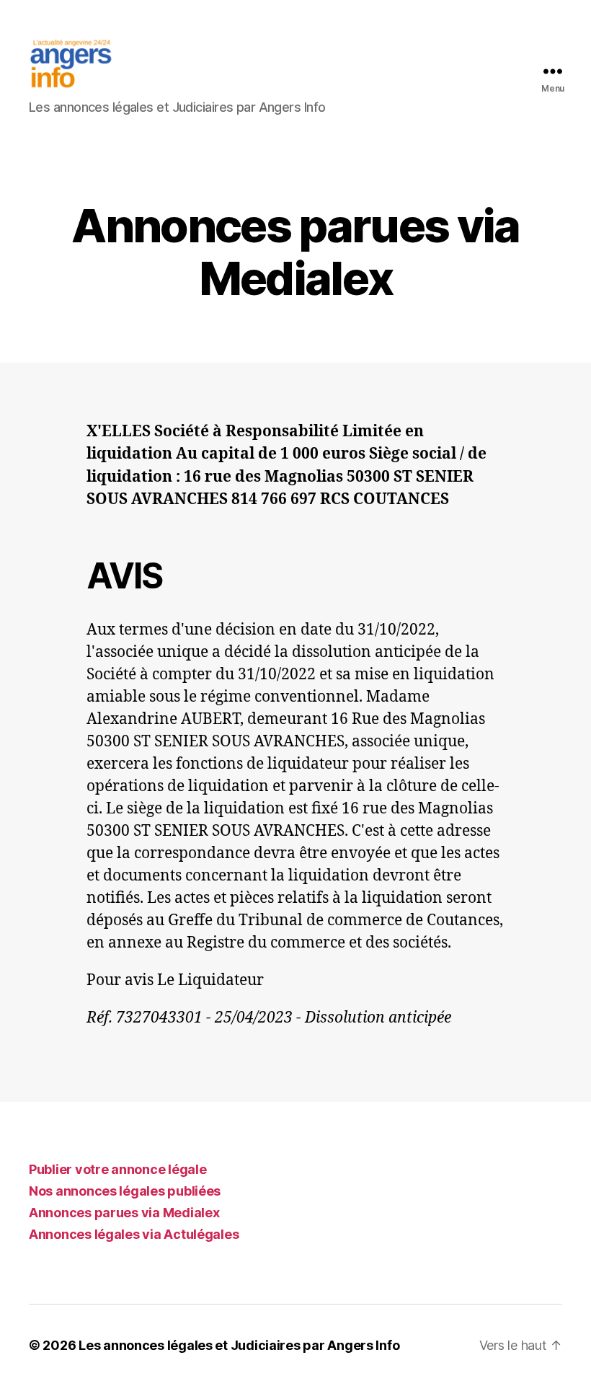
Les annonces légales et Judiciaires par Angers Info (239, 1345)
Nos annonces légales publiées (125, 1191)
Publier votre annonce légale (117, 1169)
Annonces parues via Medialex (124, 1212)
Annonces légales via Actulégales (134, 1234)
